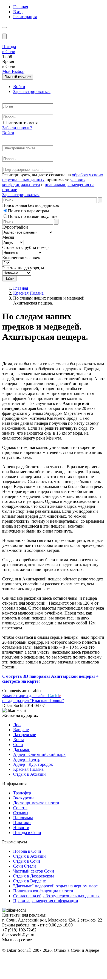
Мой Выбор (13, 71)
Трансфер (22, 793)
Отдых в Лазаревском (33, 876)
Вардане (21, 729)
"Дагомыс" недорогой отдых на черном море (55, 886)
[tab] (19, 86)
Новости (21, 827)
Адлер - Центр (26, 759)
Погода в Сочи (27, 832)
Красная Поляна (28, 293)
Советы (20, 807)
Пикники (22, 822)
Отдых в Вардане (29, 881)
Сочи (18, 744)
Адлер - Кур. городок (33, 764)
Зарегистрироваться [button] (21, 194)
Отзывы (20, 812)
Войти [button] (8, 132)
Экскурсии (23, 798)
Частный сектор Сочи (33, 871)
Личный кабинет (17, 77)
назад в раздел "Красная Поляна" (33, 700)
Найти (9, 278)
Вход (17, 11)
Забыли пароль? (17, 127)
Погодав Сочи (9, 49)
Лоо (17, 724)
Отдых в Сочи (26, 861)
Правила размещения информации (45, 900)
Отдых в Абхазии (29, 774)
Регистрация (25, 16)
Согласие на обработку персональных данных (56, 895)
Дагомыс (21, 749)
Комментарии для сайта (31, 695)
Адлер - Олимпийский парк (39, 754)
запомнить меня (23, 122)
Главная (20, 6)
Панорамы (23, 817)
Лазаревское (24, 734)
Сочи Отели (24, 866)
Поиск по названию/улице (32, 216)
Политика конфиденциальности (43, 890)
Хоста (18, 739)
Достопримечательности (36, 802)
